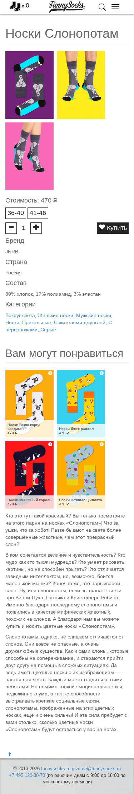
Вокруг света (20, 315)
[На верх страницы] (9, 754)
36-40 (16, 212)
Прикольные (36, 322)
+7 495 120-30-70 (27, 775)
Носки (12, 322)
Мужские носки (93, 315)
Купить (116, 227)
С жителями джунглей (79, 322)
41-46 (38, 212)
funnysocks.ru (55, 768)
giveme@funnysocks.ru (96, 768)
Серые (48, 329)
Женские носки (55, 315)
